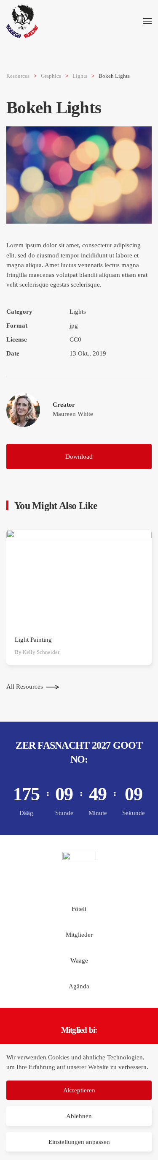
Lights (78, 311)
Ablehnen (79, 1116)
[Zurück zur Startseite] (22, 21)
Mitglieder (79, 934)
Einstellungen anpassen (79, 1141)
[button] (147, 21)
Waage (79, 960)
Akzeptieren (79, 1090)
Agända (79, 986)
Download (79, 456)
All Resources (24, 686)
